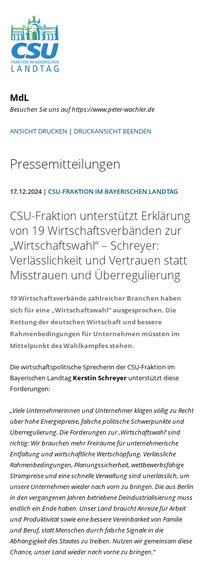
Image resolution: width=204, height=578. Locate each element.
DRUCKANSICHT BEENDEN (113, 131)
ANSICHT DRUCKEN (38, 131)
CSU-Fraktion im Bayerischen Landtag (113, 191)
